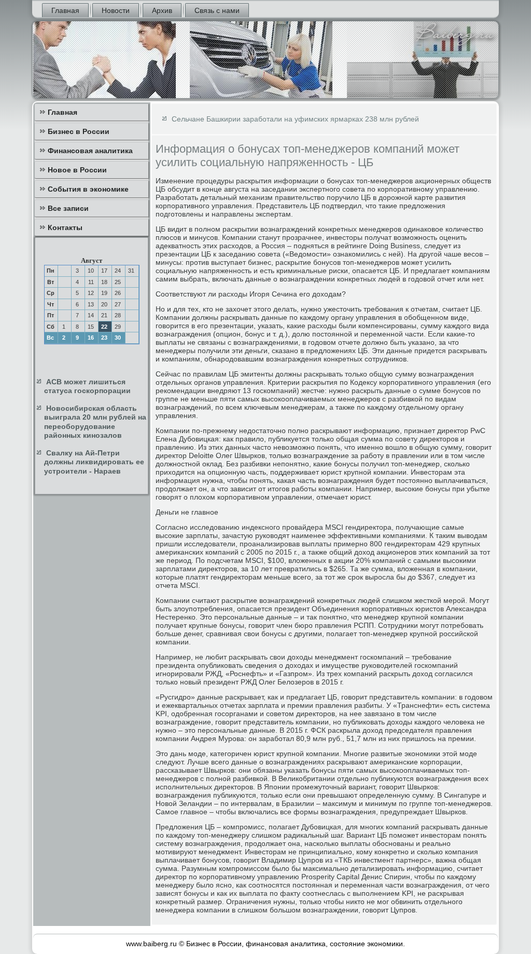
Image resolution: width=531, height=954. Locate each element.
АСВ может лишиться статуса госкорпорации (87, 386)
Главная (65, 10)
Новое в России (77, 170)
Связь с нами (217, 10)
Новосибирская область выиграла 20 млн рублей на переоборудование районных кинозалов (95, 422)
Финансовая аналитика (90, 150)
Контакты (65, 227)
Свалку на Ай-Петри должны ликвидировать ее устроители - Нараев (94, 462)
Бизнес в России (78, 131)
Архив (162, 10)
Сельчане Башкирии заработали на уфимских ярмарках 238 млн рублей (295, 119)
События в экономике (88, 189)
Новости (116, 10)
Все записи (68, 208)
